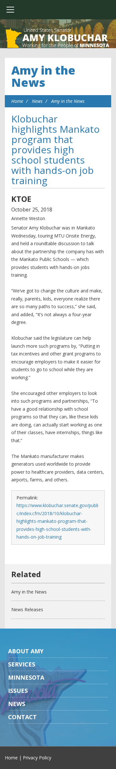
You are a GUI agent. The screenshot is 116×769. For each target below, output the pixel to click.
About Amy (26, 651)
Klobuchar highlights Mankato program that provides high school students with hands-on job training (55, 149)
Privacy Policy (37, 758)
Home (17, 101)
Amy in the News (43, 76)
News (37, 101)
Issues (18, 690)
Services (21, 664)
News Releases (27, 609)
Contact (22, 717)
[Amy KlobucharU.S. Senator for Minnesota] (58, 38)
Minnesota (26, 677)
